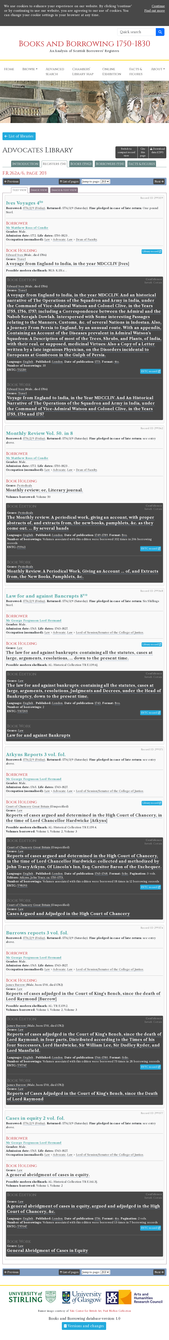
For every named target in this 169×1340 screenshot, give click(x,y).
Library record (150, 251)
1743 (98, 703)
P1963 (21, 547)
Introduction (25, 164)
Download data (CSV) (158, 150)
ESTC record (149, 371)
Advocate (59, 239)
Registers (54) (54, 164)
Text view (19, 190)
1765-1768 (101, 873)
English (28, 361)
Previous (13, 181)
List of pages (70, 181)
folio (125, 873)
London (57, 361)
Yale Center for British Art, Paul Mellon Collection (100, 1310)
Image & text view (64, 190)
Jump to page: (91, 181)
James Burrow (16, 984)
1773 (97, 361)
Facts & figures (142, 164)
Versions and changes (85, 1326)
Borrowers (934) (110, 164)
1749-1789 (101, 535)
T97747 (22, 1065)
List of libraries (20, 136)
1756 (98, 1218)
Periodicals (24, 485)
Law (47, 239)
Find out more (154, 11)
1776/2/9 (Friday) (34, 208)
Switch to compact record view (126, 152)
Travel (21, 259)
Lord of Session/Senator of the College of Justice (109, 632)
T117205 (22, 711)
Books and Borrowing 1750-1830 (84, 44)
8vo (124, 535)
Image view (39, 190)
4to (116, 361)
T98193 (22, 885)
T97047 (22, 1226)
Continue (158, 6)
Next (158, 181)
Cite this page (143, 152)
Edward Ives (15, 255)
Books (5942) (81, 164)
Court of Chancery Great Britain (28, 806)
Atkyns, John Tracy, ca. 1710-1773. (42, 877)
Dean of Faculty (86, 239)
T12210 (21, 369)
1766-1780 (101, 1057)
